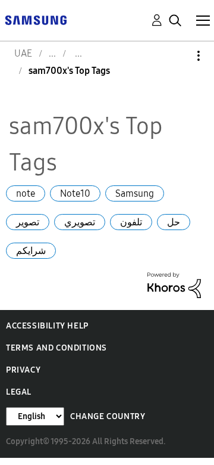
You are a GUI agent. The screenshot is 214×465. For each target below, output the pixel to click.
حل (173, 222)
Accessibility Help (47, 326)
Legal (19, 392)
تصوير (27, 222)
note (25, 193)
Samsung (134, 193)
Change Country (107, 416)
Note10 (75, 193)
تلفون (131, 222)
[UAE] (36, 19)
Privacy (23, 370)
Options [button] (178, 55)
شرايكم (31, 250)
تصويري (79, 222)
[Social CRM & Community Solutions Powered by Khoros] (174, 284)
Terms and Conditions (56, 348)
